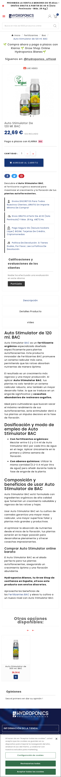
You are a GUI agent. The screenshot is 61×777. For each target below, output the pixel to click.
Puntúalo (16, 283)
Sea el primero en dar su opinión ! (24, 698)
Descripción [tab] (30, 300)
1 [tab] (30, 116)
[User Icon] (49, 16)
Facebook (7, 176)
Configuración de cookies (30, 755)
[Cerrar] (56, 739)
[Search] (54, 25)
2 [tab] (33, 116)
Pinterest (21, 176)
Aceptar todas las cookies (30, 771)
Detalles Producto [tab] (31, 311)
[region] (30, 755)
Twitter (14, 176)
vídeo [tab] (30, 322)
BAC (27, 342)
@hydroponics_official (40, 59)
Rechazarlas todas (30, 763)
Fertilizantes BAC (19, 594)
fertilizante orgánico (18, 186)
